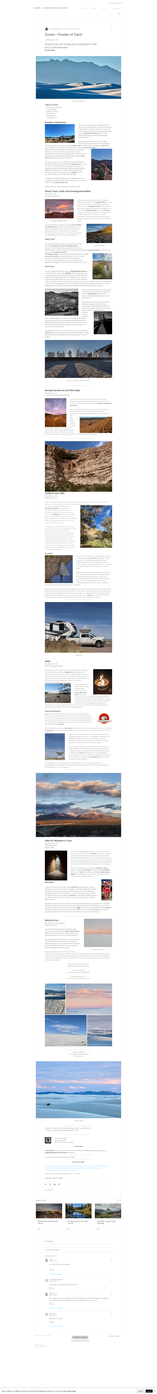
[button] (115, 3)
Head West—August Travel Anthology (106, 1222)
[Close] (155, 1391)
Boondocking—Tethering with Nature (48, 1222)
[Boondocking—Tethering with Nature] (49, 1211)
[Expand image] (63, 986)
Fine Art (55, 1178)
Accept (149, 1391)
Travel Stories (67, 1174)
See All (119, 1200)
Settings (140, 1391)
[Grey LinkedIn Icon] (118, 1336)
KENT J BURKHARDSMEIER (51, 7)
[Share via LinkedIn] (55, 1184)
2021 (73, 1174)
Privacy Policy (72, 1391)
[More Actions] (111, 1260)
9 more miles (57, 1174)
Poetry (60, 1178)
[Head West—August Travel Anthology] (108, 1211)
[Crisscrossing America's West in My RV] (78, 1211)
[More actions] (111, 29)
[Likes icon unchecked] (50, 1270)
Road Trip (48, 1178)
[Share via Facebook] (46, 1184)
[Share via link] (59, 1184)
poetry (78, 1174)
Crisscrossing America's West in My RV (78, 1222)
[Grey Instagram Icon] (116, 1336)
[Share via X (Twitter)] (50, 1184)
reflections (48, 1174)
